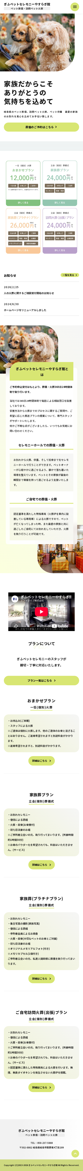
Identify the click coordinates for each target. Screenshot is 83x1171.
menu (75, 6)
